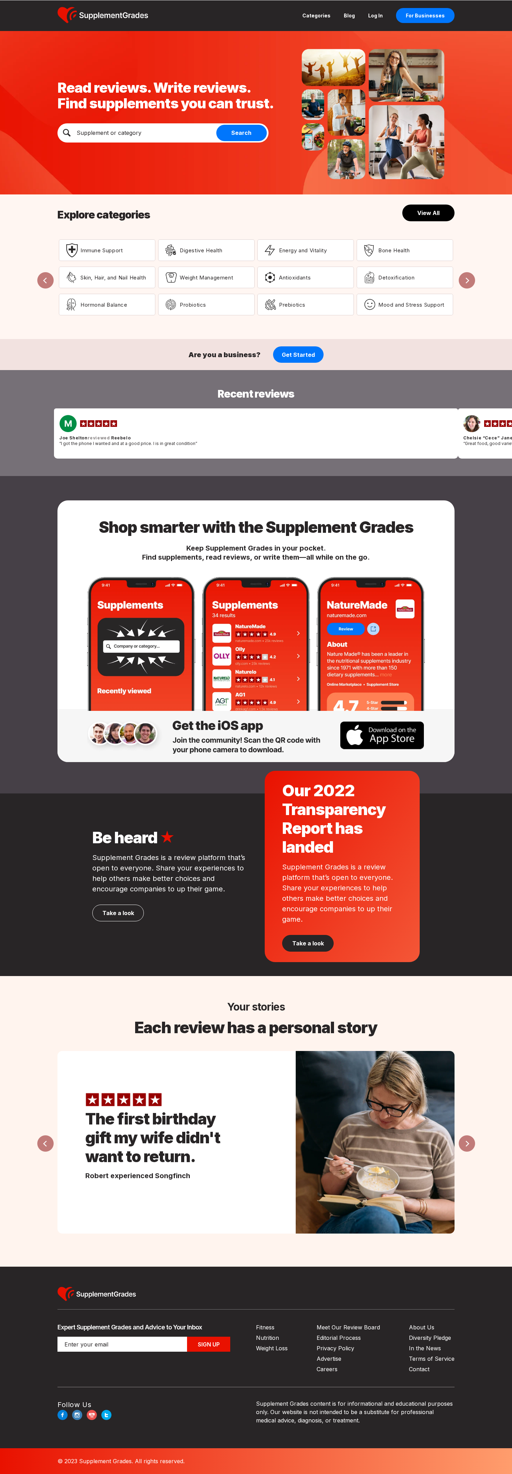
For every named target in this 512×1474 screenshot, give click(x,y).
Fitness (265, 1327)
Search (241, 132)
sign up (209, 1344)
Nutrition (267, 1337)
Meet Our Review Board (348, 1327)
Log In (375, 15)
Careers (327, 1369)
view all (428, 212)
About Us (421, 1327)
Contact (419, 1369)
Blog (349, 15)
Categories (316, 15)
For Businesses (425, 15)
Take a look (308, 943)
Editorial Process (339, 1337)
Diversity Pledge (430, 1337)
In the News (425, 1348)
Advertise (329, 1358)
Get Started (298, 354)
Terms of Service (432, 1358)
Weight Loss (272, 1348)
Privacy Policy (335, 1348)
